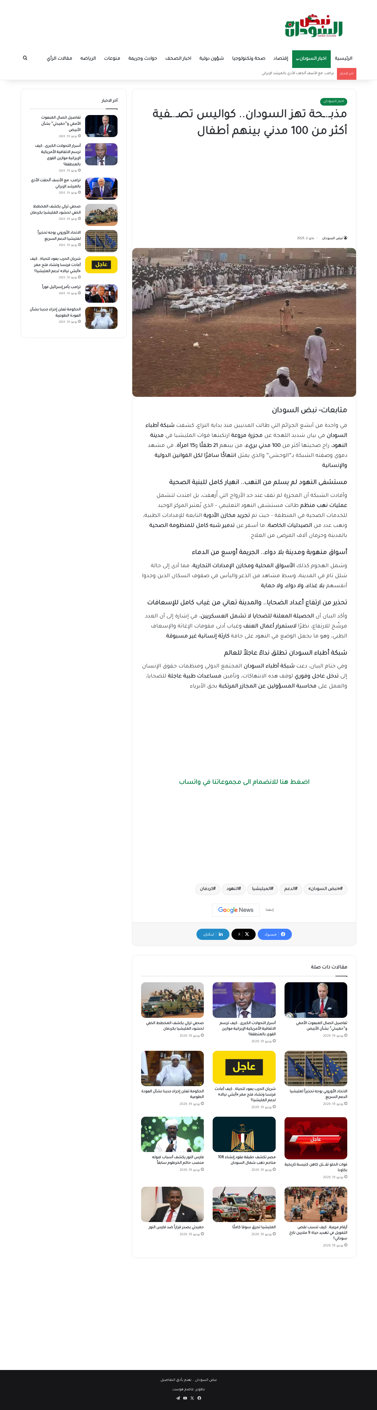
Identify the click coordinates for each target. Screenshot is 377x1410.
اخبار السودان (313, 58)
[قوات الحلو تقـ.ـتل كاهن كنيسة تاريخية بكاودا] (316, 1138)
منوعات (112, 58)
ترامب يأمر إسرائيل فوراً (61, 287)
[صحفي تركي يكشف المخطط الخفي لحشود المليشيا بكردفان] (172, 1000)
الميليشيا (261, 889)
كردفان (206, 889)
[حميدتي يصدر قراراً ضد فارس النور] (172, 1204)
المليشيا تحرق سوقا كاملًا (254, 1228)
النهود (232, 889)
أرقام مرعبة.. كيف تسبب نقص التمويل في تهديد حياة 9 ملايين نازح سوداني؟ (318, 1233)
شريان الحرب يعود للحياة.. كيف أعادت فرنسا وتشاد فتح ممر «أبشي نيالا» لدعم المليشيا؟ (245, 1095)
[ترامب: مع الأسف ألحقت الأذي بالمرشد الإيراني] (101, 189)
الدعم (289, 889)
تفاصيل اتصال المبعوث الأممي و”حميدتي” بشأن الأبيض (61, 124)
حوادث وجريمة (142, 58)
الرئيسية (343, 58)
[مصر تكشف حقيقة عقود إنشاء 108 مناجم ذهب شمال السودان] (244, 1134)
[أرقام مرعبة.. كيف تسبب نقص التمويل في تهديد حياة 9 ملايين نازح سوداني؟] (316, 1204)
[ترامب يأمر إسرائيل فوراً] (101, 293)
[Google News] (236, 910)
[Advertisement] (244, 188)
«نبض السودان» (324, 889)
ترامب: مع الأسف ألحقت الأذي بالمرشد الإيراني (298, 74)
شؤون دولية (211, 58)
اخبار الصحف (178, 58)
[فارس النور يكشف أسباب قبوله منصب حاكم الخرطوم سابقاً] (172, 1134)
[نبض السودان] (315, 25)
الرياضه (88, 58)
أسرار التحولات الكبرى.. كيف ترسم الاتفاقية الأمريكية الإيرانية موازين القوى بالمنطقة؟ (248, 1029)
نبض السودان (332, 238)
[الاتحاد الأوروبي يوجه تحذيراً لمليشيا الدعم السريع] (316, 1068)
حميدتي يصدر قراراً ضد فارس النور (176, 1228)
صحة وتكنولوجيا (248, 58)
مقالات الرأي (59, 58)
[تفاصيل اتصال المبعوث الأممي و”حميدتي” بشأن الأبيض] (316, 1000)
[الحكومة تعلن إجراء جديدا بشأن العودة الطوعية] (172, 1068)
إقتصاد (281, 58)
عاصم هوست (183, 1390)
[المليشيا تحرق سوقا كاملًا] (244, 1204)
